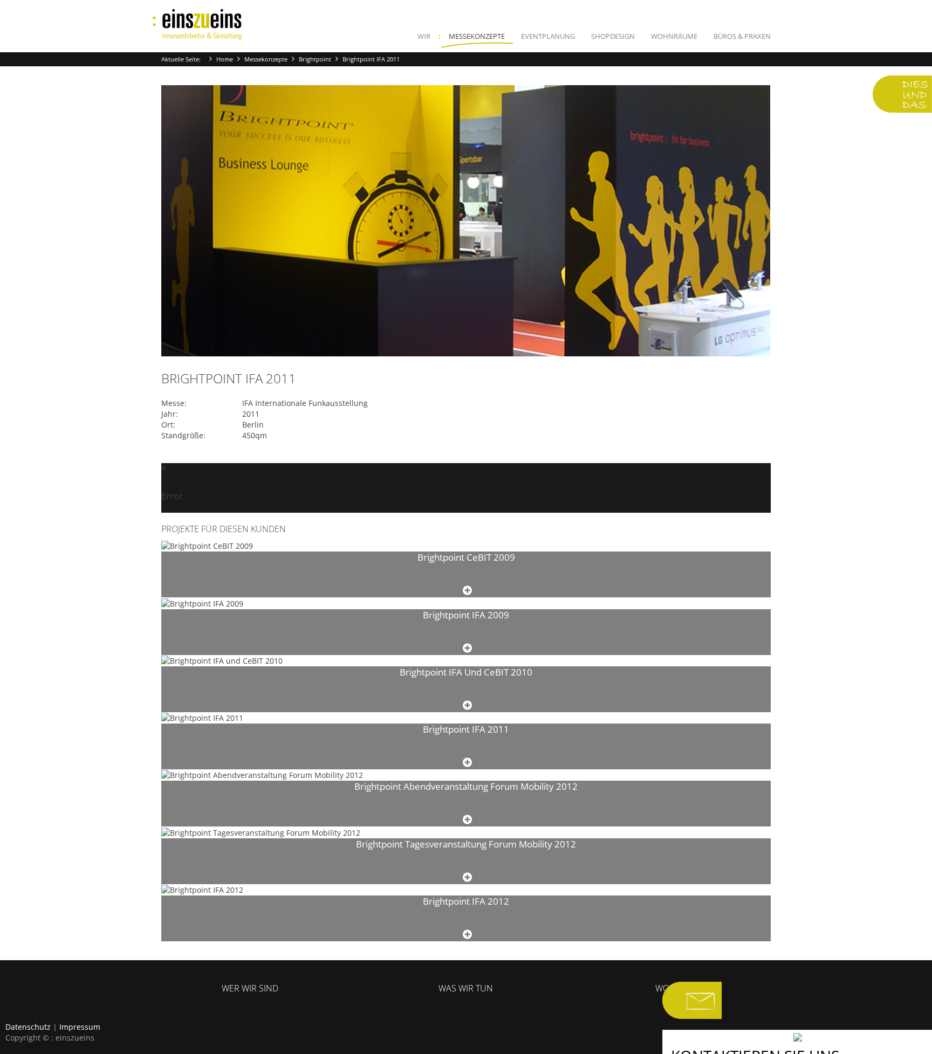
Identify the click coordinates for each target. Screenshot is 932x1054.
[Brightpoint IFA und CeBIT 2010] (467, 705)
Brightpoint (315, 59)
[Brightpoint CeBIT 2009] (467, 590)
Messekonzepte (477, 36)
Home (224, 59)
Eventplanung (548, 36)
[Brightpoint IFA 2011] (467, 762)
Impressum (79, 1027)
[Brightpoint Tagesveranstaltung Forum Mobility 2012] (467, 877)
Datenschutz (28, 1027)
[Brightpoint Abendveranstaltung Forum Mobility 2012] (467, 819)
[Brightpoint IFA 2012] (467, 934)
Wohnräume (674, 36)
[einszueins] (197, 24)
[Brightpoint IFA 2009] (467, 648)
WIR (423, 36)
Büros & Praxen (742, 36)
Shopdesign (613, 36)
